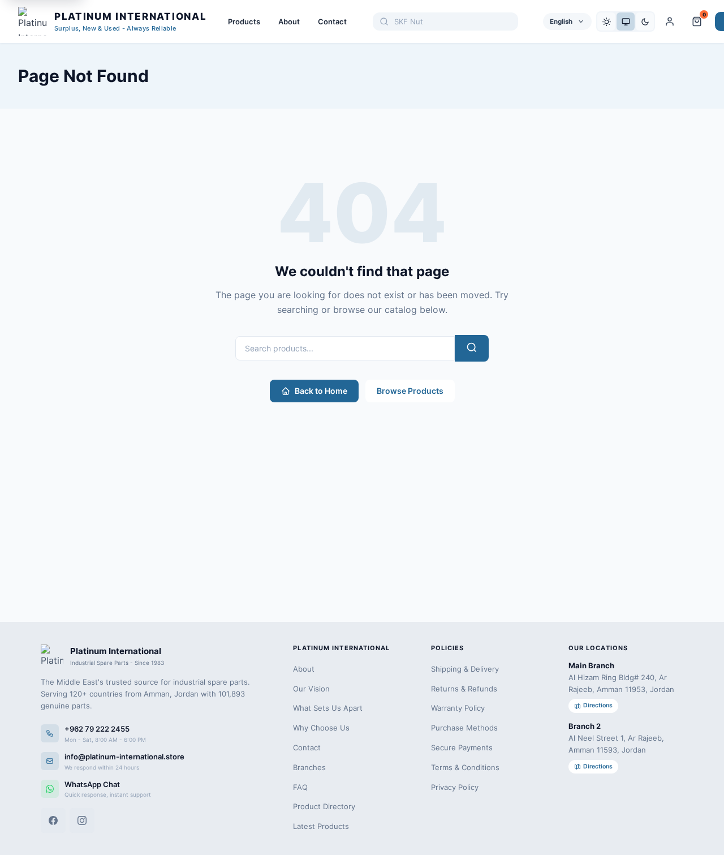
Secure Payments (462, 747)
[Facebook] (53, 820)
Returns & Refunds (464, 688)
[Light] (606, 21)
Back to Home (321, 391)
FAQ (300, 787)
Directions (598, 705)
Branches (309, 767)
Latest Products (321, 826)
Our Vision (311, 688)
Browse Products (410, 391)
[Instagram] (82, 820)
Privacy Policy (455, 787)
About (289, 21)
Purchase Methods (464, 727)
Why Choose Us (321, 727)
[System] (626, 21)
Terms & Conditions (465, 767)
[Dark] (645, 21)
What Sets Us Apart (328, 707)
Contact (332, 21)
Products (244, 21)
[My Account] (669, 21)
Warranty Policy (458, 707)
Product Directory (324, 806)
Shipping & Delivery (465, 668)
